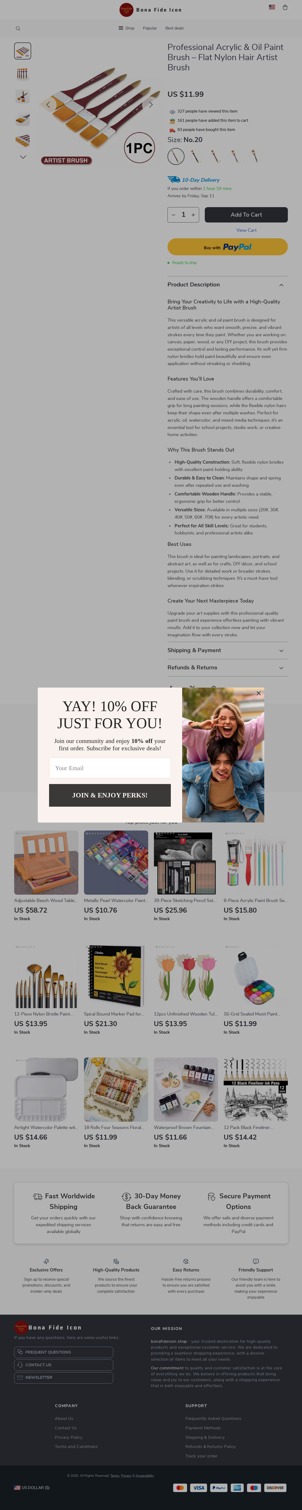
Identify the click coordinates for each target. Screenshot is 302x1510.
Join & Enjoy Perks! (110, 795)
